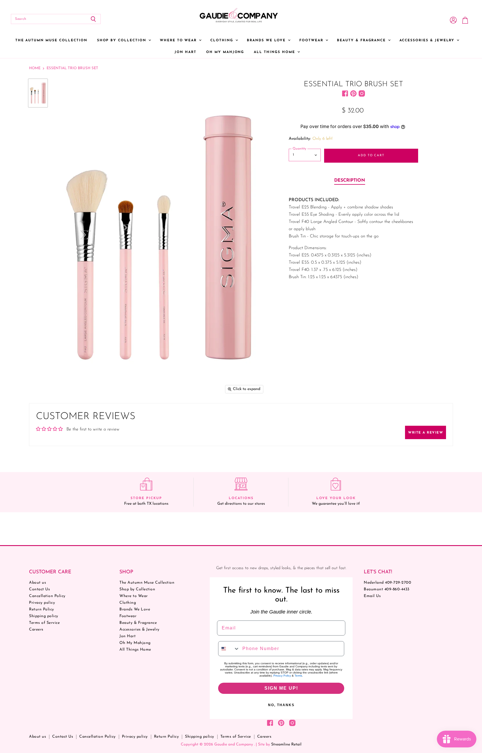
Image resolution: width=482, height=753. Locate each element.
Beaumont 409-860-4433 (386, 589)
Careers (36, 629)
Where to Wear (179, 40)
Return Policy (41, 609)
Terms (298, 675)
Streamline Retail (286, 744)
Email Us (372, 596)
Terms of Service (44, 623)
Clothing (222, 40)
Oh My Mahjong (225, 52)
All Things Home (275, 52)
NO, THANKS (281, 705)
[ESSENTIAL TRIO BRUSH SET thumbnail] (37, 93)
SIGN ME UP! (281, 688)
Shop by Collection (122, 40)
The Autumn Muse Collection (51, 40)
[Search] (93, 19)
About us (37, 583)
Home (34, 68)
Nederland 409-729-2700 (387, 583)
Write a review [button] (425, 432)
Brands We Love (267, 40)
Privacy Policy (282, 675)
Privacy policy (42, 603)
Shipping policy (43, 616)
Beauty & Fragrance (362, 40)
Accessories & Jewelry (427, 40)
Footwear (312, 40)
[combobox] (229, 648)
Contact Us (39, 589)
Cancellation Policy (47, 596)
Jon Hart (185, 52)
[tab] (349, 181)
